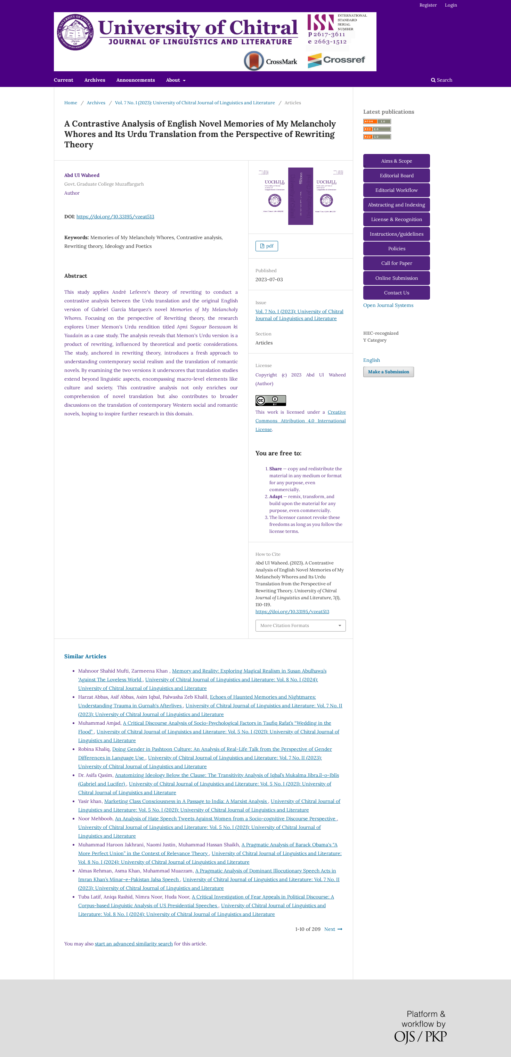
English (371, 360)
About (173, 80)
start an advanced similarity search (134, 944)
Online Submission (396, 278)
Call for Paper (396, 263)
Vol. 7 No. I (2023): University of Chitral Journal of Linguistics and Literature (195, 103)
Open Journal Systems (388, 305)
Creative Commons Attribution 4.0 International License (301, 420)
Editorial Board (397, 175)
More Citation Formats (284, 625)
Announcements (135, 80)
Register (428, 5)
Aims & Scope (396, 161)
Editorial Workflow (396, 190)
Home (70, 103)
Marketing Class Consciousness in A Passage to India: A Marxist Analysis (186, 801)
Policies (396, 248)
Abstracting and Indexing (396, 205)
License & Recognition (396, 219)
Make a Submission (388, 372)
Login (451, 5)
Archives (94, 80)
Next (329, 929)
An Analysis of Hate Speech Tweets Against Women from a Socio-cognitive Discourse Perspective (226, 818)
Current (63, 80)
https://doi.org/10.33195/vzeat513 (115, 216)
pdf (269, 246)
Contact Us (396, 293)
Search (444, 80)
